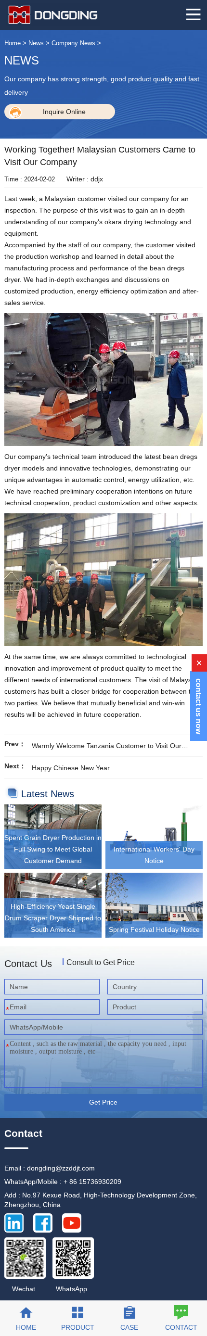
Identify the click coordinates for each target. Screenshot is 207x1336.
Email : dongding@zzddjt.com (49, 1168)
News (36, 43)
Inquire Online (64, 111)
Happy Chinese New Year (71, 768)
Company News (73, 43)
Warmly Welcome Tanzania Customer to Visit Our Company (106, 746)
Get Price (103, 1102)
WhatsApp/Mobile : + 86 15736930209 (62, 1181)
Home (12, 43)
